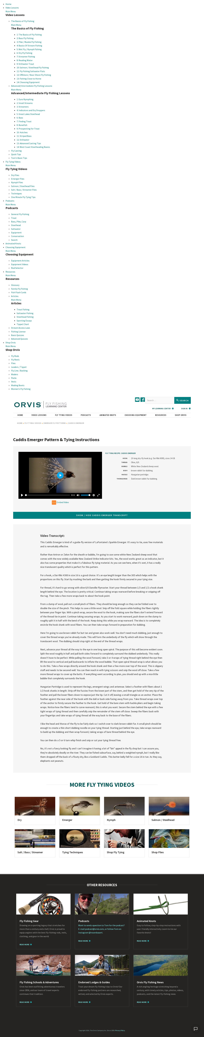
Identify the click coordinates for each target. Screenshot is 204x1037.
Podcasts (10, 200)
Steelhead (16, 225)
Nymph (111, 820)
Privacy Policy (120, 1030)
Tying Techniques (72, 852)
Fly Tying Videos (13, 161)
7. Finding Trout (24, 121)
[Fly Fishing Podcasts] (102, 904)
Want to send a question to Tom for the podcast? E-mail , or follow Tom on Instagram (101, 929)
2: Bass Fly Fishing (25, 38)
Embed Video (62, 502)
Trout (14, 218)
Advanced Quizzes (19, 338)
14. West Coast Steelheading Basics (33, 147)
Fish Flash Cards (18, 292)
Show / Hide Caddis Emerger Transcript (102, 515)
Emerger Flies (17, 178)
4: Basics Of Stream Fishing (29, 45)
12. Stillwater (23, 139)
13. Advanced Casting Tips (29, 143)
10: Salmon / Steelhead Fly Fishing (33, 67)
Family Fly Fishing (19, 288)
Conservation (17, 236)
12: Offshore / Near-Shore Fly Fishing (34, 74)
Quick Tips (16, 154)
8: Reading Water (25, 60)
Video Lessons (12, 7)
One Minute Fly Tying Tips (23, 197)
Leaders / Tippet (19, 367)
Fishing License (18, 331)
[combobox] (159, 400)
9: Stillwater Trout (25, 64)
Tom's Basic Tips (19, 158)
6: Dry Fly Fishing (24, 53)
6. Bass (20, 117)
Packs (14, 378)
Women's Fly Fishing (21, 389)
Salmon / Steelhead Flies (23, 186)
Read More (24, 944)
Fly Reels (15, 359)
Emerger (67, 820)
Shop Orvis (11, 342)
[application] (195, 1028)
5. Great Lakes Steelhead (28, 114)
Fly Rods (15, 356)
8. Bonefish (22, 125)
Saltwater (16, 229)
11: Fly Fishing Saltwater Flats (31, 71)
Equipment (16, 232)
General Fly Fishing (20, 214)
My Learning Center (161, 408)
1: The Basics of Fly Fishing (29, 34)
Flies (13, 363)
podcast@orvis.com (94, 929)
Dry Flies (15, 175)
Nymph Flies (17, 182)
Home (8, 4)
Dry (19, 820)
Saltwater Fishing (25, 313)
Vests (13, 381)
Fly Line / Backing (19, 370)
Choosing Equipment (16, 247)
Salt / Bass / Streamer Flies (24, 189)
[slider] (47, 495)
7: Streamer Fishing (26, 56)
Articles (14, 296)
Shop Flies (158, 852)
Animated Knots (13, 243)
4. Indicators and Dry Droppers (31, 110)
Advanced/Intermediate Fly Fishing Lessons (31, 85)
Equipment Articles (20, 260)
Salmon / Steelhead (163, 820)
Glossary (15, 285)
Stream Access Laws (20, 327)
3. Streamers (23, 106)
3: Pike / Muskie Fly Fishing (29, 42)
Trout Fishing (23, 309)
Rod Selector (17, 268)
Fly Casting (16, 150)
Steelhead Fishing (25, 316)
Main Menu (11, 11)
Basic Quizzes (17, 335)
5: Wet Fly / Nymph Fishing (29, 49)
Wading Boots (17, 385)
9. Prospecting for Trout (28, 128)
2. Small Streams (25, 103)
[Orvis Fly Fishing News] (161, 965)
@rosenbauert (96, 932)
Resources (10, 271)
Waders (14, 374)
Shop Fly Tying (115, 852)
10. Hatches (22, 132)
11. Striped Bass (24, 136)
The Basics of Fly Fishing (22, 21)
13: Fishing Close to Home (29, 78)
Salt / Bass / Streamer (30, 852)
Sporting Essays (24, 320)
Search (14, 239)
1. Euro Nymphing (25, 99)
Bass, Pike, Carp (18, 221)
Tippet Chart (23, 324)
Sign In (184, 408)
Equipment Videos (19, 264)
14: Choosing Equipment (28, 82)
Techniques (16, 193)
